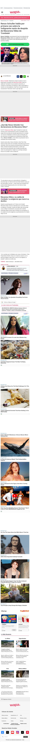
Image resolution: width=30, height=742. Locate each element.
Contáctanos (6, 723)
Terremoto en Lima (18, 8)
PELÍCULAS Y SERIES (27, 14)
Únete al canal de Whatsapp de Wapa (16, 44)
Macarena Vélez (17, 82)
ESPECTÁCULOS (7, 14)
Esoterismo (4, 720)
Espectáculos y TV (4, 20)
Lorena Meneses (7, 75)
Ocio (21, 715)
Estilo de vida (13, 718)
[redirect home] (15, 13)
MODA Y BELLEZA (13, 14)
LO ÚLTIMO (2, 14)
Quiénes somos (23, 723)
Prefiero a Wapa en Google (9, 302)
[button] (28, 17)
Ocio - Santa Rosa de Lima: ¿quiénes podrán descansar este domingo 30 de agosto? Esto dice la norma (14, 17)
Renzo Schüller (9, 261)
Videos (12, 720)
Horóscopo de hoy (8, 8)
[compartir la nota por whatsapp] (24, 76)
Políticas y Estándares (15, 724)
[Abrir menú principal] (2, 12)
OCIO (22, 14)
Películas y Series (23, 718)
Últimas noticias (5, 715)
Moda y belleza (4, 718)
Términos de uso (14, 723)
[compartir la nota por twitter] (21, 76)
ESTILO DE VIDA (18, 14)
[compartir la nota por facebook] (18, 76)
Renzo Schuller (5, 81)
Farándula (11, 20)
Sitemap (21, 720)
